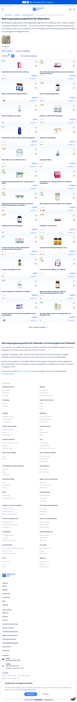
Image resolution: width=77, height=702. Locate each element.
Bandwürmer (43, 487)
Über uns (5, 613)
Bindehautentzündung (46, 395)
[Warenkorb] (70, 9)
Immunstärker (44, 469)
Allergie (42, 387)
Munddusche (43, 498)
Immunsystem (44, 466)
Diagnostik (5, 538)
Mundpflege (43, 501)
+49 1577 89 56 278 (12, 666)
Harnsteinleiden (44, 527)
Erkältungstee (43, 422)
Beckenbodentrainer (45, 548)
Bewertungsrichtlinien (10, 635)
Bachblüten (5, 469)
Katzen (4, 566)
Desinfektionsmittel (7, 535)
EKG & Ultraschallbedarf (9, 540)
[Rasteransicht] (12, 55)
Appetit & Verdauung (45, 485)
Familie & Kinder (45, 426)
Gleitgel (42, 551)
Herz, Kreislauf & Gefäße (48, 453)
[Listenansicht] (15, 55)
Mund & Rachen (45, 492)
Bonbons (4, 432)
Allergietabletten (44, 390)
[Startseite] (2, 15)
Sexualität (43, 545)
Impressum (6, 650)
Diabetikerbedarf (8, 374)
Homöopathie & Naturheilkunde (13, 466)
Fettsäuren (43, 514)
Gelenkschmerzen (7, 551)
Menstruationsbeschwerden (47, 448)
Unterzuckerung (26, 371)
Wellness (43, 558)
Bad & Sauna (43, 564)
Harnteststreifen (7, 422)
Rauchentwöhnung (46, 532)
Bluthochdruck (44, 461)
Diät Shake (5, 395)
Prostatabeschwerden (8, 498)
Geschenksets (6, 485)
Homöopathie (6, 474)
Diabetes (5, 413)
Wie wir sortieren (8, 628)
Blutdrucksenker (44, 459)
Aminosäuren (43, 509)
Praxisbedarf (6, 532)
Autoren (5, 616)
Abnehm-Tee (6, 390)
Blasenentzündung (45, 522)
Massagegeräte (44, 566)
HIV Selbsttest (43, 553)
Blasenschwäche (44, 524)
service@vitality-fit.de (13, 660)
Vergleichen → (33, 78)
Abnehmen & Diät (8, 387)
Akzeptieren (31, 694)
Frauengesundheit (45, 445)
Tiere (4, 558)
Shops (4, 586)
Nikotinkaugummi (45, 535)
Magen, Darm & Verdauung (48, 479)
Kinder (41, 435)
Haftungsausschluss (9, 639)
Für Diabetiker (6, 435)
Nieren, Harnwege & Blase (48, 518)
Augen (41, 403)
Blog (3, 601)
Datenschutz (6, 647)
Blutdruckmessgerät (45, 456)
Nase (41, 406)
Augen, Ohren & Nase (47, 400)
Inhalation (5, 406)
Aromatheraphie (44, 561)
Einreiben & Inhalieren (46, 416)
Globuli (4, 472)
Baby (41, 430)
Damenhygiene (44, 443)
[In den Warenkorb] (36, 66)
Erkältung (43, 413)
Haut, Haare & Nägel (9, 453)
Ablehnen (45, 694)
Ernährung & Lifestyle (9, 426)
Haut (3, 456)
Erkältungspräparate (45, 419)
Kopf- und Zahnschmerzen (9, 553)
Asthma (4, 403)
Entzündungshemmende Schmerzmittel (13, 548)
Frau (41, 439)
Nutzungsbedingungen (10, 643)
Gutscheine (6, 597)
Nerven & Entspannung (10, 518)
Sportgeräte (5, 445)
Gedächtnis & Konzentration (10, 524)
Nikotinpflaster (44, 538)
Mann (4, 492)
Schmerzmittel (7, 545)
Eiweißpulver (43, 511)
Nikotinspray (43, 540)
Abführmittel (43, 482)
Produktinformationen (10, 632)
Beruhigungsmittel (7, 522)
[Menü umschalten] (2, 9)
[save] (36, 62)
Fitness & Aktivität (8, 439)
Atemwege (5, 400)
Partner (5, 620)
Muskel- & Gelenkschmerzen (10, 443)
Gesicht (4, 487)
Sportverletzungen (7, 448)
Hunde (4, 564)
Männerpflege (6, 495)
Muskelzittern (6, 527)
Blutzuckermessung (7, 416)
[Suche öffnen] (74, 9)
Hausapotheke (44, 432)
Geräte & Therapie (7, 511)
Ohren (41, 408)
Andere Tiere (6, 561)
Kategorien (6, 593)
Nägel (4, 459)
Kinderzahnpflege (45, 495)
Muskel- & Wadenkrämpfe (9, 514)
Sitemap (5, 605)
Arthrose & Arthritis (7, 509)
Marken (5, 590)
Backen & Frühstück (7, 430)
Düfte (4, 482)
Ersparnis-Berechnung (10, 624)
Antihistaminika (44, 393)
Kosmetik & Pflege (8, 479)
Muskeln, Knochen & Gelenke (12, 505)
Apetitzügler (5, 393)
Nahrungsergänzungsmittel (49, 505)
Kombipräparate (44, 472)
